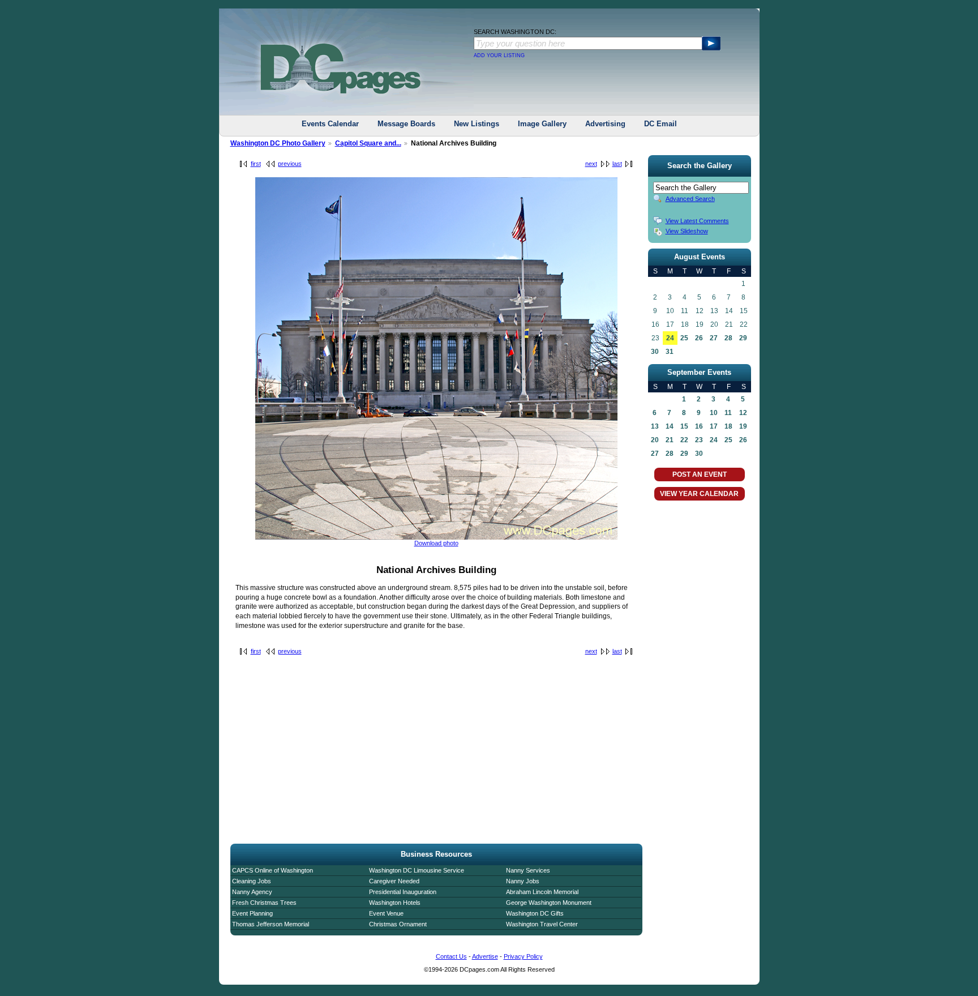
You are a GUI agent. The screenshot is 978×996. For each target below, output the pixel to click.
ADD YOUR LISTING (499, 55)
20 (655, 440)
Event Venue (386, 913)
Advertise (485, 956)
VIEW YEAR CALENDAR (699, 494)
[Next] (436, 537)
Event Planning (252, 913)
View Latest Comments (697, 220)
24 (670, 338)
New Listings (476, 123)
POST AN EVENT (699, 474)
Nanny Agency (252, 891)
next (591, 163)
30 (655, 352)
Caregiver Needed (394, 881)
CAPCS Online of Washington (272, 870)
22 (684, 440)
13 (655, 426)
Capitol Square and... (368, 143)
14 (670, 426)
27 (714, 338)
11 (728, 413)
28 (728, 338)
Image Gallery (542, 123)
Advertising (605, 123)
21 (670, 440)
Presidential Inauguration (402, 891)
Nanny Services (528, 870)
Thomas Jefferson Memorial (270, 924)
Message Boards (406, 123)
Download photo (436, 543)
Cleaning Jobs (251, 881)
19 (743, 426)
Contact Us (451, 956)
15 (684, 426)
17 (714, 426)
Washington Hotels (395, 902)
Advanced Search (690, 198)
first (256, 163)
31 (670, 352)
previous (290, 163)
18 (728, 426)
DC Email (660, 123)
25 (684, 338)
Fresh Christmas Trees (264, 902)
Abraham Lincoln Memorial (542, 891)
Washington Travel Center (542, 924)
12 (743, 413)
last (617, 163)
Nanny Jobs (522, 881)
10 (714, 413)
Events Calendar (330, 123)
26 (699, 338)
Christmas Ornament (398, 924)
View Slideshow (687, 231)
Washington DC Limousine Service (416, 870)
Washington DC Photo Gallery (277, 143)
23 (699, 440)
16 (699, 426)
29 (743, 338)
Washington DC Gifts (535, 913)
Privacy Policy (523, 956)
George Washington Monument (548, 902)
